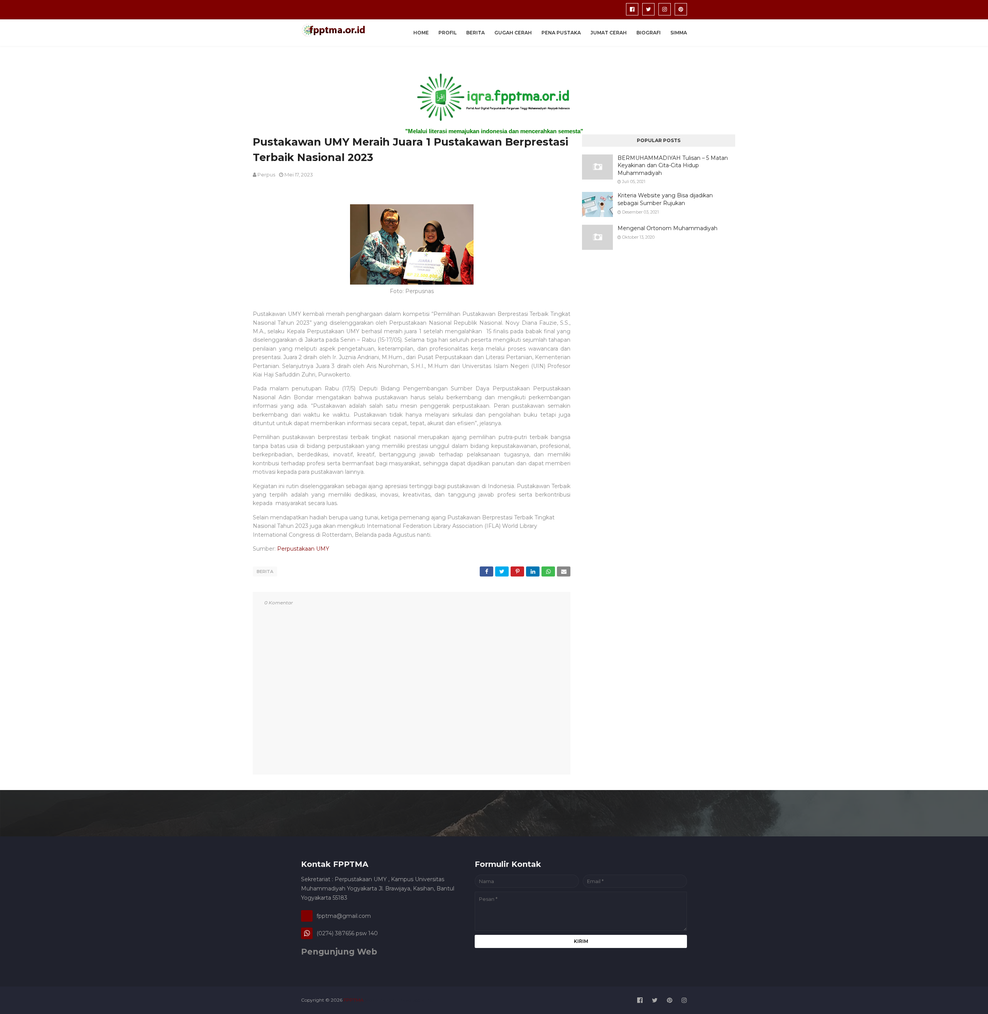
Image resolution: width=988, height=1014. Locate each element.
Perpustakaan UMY (303, 548)
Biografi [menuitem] (648, 33)
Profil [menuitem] (447, 33)
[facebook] (632, 9)
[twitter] (648, 9)
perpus (266, 174)
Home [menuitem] (421, 33)
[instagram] (664, 9)
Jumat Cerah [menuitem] (608, 33)
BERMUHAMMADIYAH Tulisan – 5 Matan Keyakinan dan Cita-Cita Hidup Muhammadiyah (673, 165)
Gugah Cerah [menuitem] (513, 33)
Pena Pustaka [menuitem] (561, 33)
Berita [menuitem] (475, 33)
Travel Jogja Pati (416, 1000)
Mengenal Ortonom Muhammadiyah (667, 228)
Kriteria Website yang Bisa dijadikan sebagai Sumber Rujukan (665, 199)
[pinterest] (681, 9)
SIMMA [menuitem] (678, 33)
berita (265, 571)
